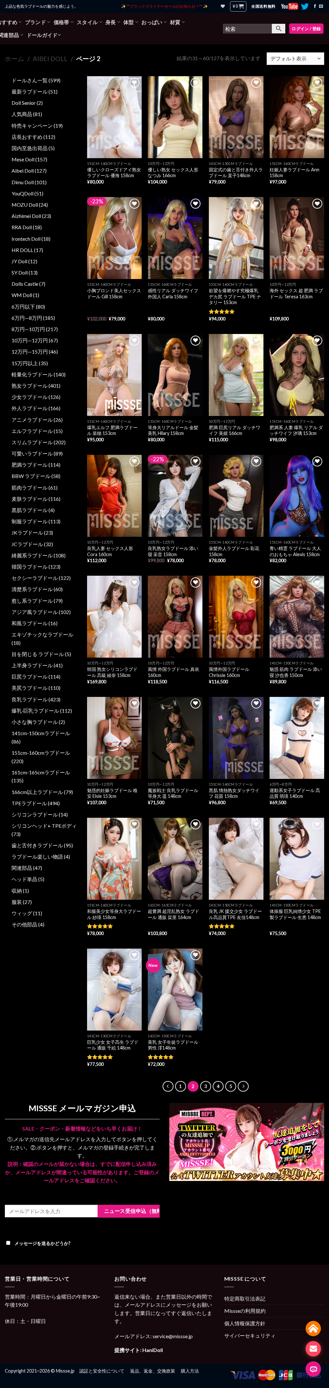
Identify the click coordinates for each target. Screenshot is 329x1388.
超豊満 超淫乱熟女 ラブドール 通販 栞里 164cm (173, 914)
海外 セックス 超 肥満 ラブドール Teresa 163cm (296, 293)
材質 (175, 22)
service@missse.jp (173, 1336)
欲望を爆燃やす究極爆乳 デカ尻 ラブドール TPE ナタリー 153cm (235, 296)
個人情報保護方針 (244, 1323)
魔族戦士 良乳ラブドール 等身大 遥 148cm (173, 793)
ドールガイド (42, 35)
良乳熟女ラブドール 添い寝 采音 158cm (173, 551)
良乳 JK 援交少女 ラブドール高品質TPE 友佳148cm (235, 914)
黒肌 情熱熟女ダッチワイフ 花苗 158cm (234, 793)
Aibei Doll (50, 58)
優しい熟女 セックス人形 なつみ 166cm (173, 172)
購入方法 (190, 1371)
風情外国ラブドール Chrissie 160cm (229, 672)
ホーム (14, 58)
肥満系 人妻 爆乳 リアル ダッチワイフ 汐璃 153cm (296, 430)
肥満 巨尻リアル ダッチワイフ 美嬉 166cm (234, 430)
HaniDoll (152, 1350)
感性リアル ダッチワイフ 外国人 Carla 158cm (173, 293)
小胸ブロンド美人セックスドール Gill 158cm (114, 293)
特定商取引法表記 (244, 1298)
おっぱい (151, 22)
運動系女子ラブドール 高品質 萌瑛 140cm (295, 793)
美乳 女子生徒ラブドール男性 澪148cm (173, 1045)
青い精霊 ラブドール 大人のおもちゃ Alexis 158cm (295, 551)
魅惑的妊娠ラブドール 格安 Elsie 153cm (112, 793)
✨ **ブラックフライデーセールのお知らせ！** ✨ (164, 6)
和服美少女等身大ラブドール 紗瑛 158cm (114, 914)
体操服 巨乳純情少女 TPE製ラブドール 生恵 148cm (295, 914)
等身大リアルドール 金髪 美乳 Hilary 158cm (173, 430)
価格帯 (61, 22)
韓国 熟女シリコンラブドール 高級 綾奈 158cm (112, 672)
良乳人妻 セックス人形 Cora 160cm (110, 551)
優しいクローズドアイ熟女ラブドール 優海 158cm (114, 172)
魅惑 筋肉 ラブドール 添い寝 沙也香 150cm (296, 672)
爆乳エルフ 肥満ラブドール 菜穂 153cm (112, 430)
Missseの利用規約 (245, 1311)
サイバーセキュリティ (250, 1335)
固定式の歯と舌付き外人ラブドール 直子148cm (236, 172)
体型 (128, 22)
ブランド (35, 22)
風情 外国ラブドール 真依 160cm (173, 672)
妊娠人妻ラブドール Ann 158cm (294, 172)
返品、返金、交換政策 (152, 1371)
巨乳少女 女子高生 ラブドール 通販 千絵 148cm (112, 1045)
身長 (110, 22)
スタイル (87, 22)
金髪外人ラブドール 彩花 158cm (234, 551)
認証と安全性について (101, 1371)
